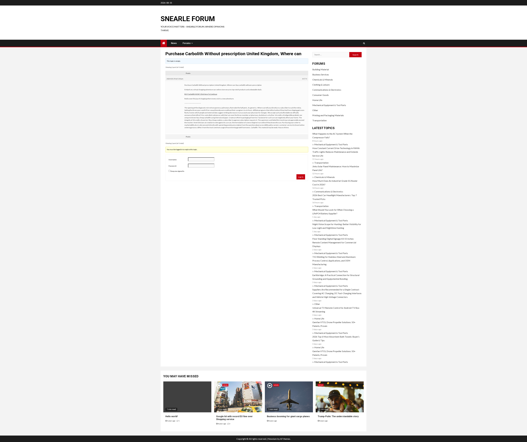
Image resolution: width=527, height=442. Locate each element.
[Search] (364, 43)
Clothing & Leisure (321, 84)
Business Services (320, 74)
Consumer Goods (320, 95)
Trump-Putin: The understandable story (338, 416)
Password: (172, 166)
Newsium (272, 438)
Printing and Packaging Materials (328, 115)
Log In (300, 177)
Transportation (319, 120)
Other (315, 110)
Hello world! (171, 416)
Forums (187, 43)
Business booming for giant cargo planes (288, 416)
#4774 (304, 79)
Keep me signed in (177, 171)
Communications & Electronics (326, 89)
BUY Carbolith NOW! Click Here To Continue (200, 94)
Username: (173, 160)
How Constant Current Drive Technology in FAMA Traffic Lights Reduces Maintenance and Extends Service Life (336, 152)
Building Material (320, 69)
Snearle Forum (188, 19)
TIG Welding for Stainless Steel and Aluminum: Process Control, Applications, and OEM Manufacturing (334, 261)
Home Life (317, 100)
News (174, 43)
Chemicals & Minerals (322, 79)
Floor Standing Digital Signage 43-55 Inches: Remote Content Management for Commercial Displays (334, 242)
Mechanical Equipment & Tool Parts (329, 105)
